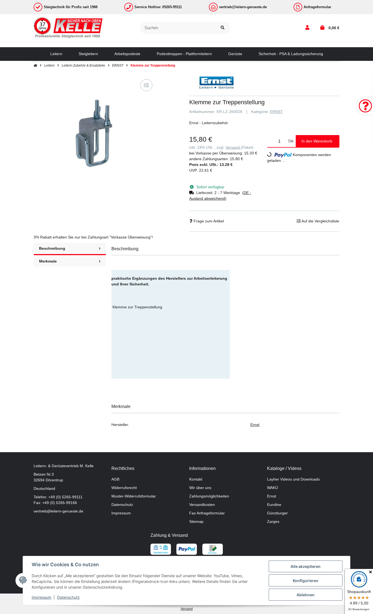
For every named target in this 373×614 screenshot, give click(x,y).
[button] (307, 28)
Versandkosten (202, 504)
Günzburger (277, 513)
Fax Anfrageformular (207, 513)
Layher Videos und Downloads (293, 479)
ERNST (276, 111)
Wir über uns (200, 487)
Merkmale (48, 261)
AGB (115, 479)
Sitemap (196, 521)
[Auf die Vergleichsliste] (146, 85)
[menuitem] (56, 54)
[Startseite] (35, 65)
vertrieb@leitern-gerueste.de (58, 511)
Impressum (121, 513)
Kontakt (195, 479)
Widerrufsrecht (124, 487)
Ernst (254, 424)
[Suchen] (222, 28)
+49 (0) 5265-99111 (65, 497)
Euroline (274, 504)
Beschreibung (52, 248)
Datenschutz (122, 504)
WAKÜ (272, 487)
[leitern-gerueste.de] (68, 27)
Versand (233, 147)
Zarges (273, 521)
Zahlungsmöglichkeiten (209, 496)
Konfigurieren (305, 580)
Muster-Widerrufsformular (133, 496)
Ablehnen (306, 594)
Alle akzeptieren (306, 566)
